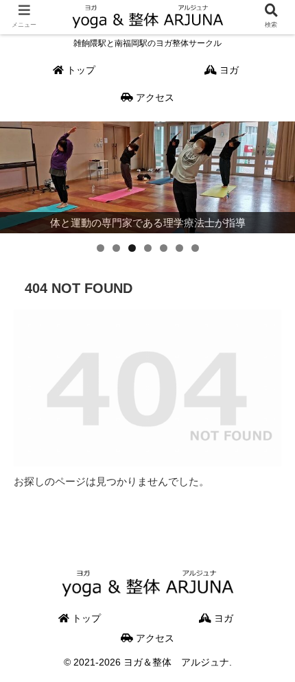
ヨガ (222, 618)
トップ (85, 618)
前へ (17, 173)
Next (278, 173)
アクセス (153, 638)
